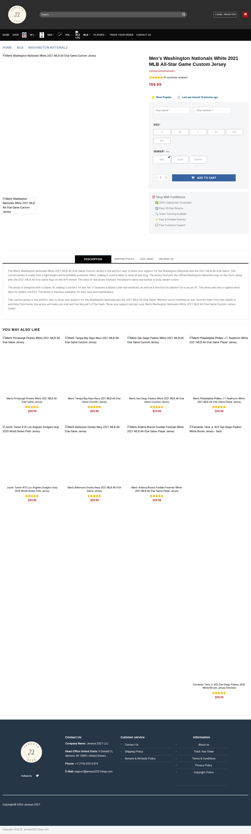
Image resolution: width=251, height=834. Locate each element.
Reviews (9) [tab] (166, 259)
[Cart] (245, 14)
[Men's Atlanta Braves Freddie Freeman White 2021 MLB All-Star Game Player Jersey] (156, 454)
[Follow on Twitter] (37, 775)
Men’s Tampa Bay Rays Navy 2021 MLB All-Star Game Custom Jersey (94, 400)
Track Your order (121, 35)
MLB (20, 47)
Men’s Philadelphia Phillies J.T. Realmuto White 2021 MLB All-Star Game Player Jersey (219, 400)
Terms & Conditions (203, 758)
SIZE (157, 124)
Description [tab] (93, 259)
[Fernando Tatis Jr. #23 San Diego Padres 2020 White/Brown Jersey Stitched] (219, 553)
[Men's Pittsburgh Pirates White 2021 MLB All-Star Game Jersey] (32, 365)
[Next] (137, 124)
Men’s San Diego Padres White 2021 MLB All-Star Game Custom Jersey (156, 400)
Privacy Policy (203, 765)
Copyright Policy (204, 772)
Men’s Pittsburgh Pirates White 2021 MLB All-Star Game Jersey (32, 400)
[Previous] (10, 124)
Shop (15, 35)
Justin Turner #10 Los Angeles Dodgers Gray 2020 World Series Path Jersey (32, 489)
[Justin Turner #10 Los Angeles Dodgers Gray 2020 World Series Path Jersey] (32, 454)
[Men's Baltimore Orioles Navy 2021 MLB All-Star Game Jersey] (94, 454)
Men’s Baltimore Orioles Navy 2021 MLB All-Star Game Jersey (94, 489)
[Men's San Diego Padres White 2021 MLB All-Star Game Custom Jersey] (156, 365)
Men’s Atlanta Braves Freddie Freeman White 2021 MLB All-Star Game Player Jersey (156, 489)
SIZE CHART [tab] (147, 259)
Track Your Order (204, 751)
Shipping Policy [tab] (124, 259)
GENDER (159, 151)
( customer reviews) (175, 77)
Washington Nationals (47, 47)
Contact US (143, 35)
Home (6, 35)
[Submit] (184, 15)
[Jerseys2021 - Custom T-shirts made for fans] (18, 14)
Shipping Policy (134, 751)
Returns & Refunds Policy (140, 758)
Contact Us (131, 744)
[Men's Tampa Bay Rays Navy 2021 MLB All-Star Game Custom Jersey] (94, 365)
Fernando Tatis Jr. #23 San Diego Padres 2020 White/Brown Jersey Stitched (219, 686)
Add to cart (206, 177)
